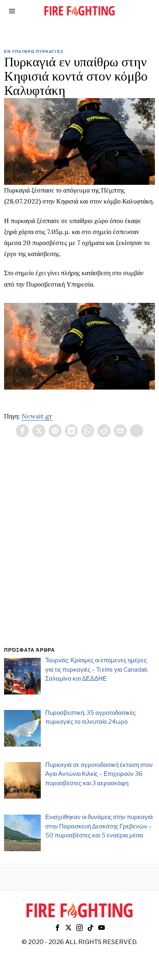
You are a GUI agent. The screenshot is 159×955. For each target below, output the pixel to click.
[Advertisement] (79, 551)
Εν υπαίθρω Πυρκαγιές (34, 51)
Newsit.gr (37, 416)
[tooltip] (22, 430)
